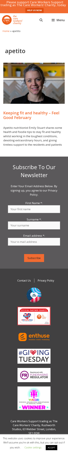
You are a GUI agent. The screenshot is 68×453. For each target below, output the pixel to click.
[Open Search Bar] (41, 20)
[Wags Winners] (34, 410)
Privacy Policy (46, 280)
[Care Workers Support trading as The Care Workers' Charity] (12, 19)
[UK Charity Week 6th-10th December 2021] (34, 326)
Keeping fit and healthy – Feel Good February (31, 115)
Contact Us (24, 280)
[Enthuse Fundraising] (34, 345)
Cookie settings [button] (33, 447)
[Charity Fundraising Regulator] (34, 383)
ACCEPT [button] (51, 447)
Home (6, 31)
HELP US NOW (34, 10)
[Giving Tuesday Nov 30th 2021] (34, 364)
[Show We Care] (34, 303)
